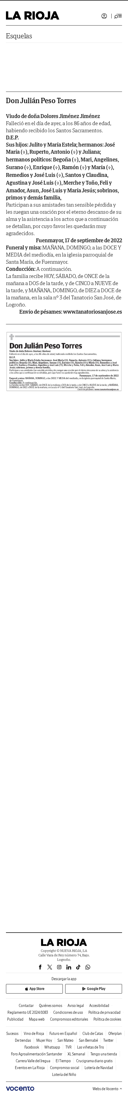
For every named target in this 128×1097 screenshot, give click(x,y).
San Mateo (65, 1040)
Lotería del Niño (64, 1074)
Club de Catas (92, 1033)
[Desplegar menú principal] (118, 16)
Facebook (31, 1047)
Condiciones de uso (68, 1012)
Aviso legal (76, 1005)
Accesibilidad (99, 1005)
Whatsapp (52, 1047)
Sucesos (12, 1033)
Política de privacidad (104, 1012)
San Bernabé (88, 1040)
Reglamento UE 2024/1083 (27, 1012)
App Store (36, 988)
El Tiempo (63, 1061)
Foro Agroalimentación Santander (36, 1054)
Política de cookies (107, 1019)
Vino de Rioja (34, 1033)
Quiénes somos (50, 1005)
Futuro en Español (63, 1033)
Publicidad (15, 1019)
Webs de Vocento (105, 1089)
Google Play (96, 988)
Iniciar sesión (104, 16)
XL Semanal (76, 1054)
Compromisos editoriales (69, 1019)
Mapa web (37, 1019)
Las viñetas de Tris (90, 1047)
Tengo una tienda (103, 1054)
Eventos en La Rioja (30, 1067)
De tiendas (23, 1040)
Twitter (108, 1040)
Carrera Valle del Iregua (33, 1061)
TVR (68, 1047)
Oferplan (115, 1033)
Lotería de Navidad (99, 1067)
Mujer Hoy (44, 1040)
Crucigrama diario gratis (94, 1061)
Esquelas (19, 35)
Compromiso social (64, 1067)
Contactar (26, 1005)
